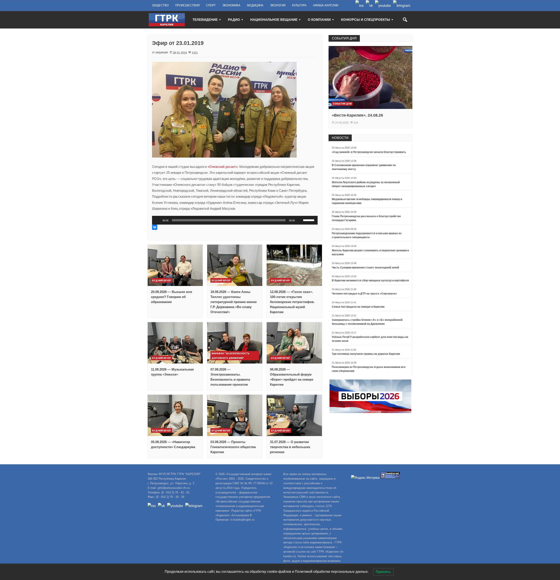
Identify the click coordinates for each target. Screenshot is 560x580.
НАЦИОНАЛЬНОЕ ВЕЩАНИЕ (274, 19)
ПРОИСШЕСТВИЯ (187, 5)
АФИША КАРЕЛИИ (325, 5)
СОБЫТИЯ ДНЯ (344, 38)
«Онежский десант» (223, 167)
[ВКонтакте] (154, 227)
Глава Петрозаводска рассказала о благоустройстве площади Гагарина (366, 218)
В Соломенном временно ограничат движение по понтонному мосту (364, 167)
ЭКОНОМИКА (231, 5)
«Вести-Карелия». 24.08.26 (357, 115)
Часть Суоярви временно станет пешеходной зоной (365, 267)
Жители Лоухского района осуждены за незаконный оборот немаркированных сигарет (366, 184)
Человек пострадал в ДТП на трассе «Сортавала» (364, 293)
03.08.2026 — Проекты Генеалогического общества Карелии (233, 447)
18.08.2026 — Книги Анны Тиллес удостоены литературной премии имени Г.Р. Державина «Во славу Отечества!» (233, 302)
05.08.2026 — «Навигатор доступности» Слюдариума (173, 444)
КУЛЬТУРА (299, 5)
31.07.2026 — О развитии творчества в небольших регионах (290, 447)
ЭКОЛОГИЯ (277, 5)
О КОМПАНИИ (319, 19)
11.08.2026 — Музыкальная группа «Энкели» (172, 371)
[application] (235, 220)
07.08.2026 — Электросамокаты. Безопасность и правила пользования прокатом (230, 376)
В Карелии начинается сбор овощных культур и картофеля (370, 280)
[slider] (309, 220)
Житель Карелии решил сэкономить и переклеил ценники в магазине (370, 252)
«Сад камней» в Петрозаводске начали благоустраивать (369, 152)
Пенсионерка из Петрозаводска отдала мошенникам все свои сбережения (369, 368)
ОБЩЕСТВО (160, 5)
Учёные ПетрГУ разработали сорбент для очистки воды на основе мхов (370, 338)
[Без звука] (300, 220)
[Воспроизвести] (158, 220)
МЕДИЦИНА (255, 5)
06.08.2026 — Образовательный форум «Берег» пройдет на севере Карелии (291, 376)
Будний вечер (161, 280)
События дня (342, 103)
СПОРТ (211, 5)
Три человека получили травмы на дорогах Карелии (366, 353)
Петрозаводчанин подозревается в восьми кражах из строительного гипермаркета (366, 235)
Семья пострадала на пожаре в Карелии (358, 306)
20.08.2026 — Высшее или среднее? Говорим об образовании (171, 297)
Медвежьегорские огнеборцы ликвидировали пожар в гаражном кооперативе (367, 201)
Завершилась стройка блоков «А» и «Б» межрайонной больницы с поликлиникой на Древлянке (367, 321)
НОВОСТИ (340, 138)
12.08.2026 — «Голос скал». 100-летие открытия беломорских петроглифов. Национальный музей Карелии (292, 302)
